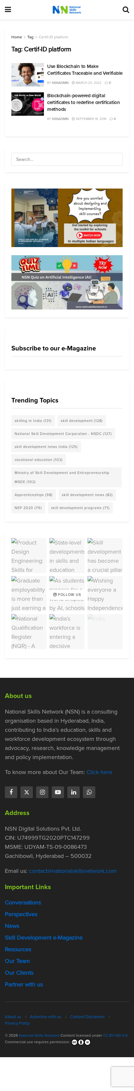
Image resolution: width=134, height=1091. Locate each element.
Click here (99, 772)
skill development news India (46, 446)
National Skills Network (39, 1035)
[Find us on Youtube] (58, 792)
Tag (30, 37)
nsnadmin (60, 82)
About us (13, 1017)
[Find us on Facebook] (11, 792)
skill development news (87, 494)
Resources (18, 949)
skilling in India (33, 420)
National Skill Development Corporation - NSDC (63, 433)
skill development (82, 420)
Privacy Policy (17, 1023)
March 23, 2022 (88, 82)
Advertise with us (45, 1017)
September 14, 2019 (90, 118)
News (12, 926)
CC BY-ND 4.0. (115, 1035)
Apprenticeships (34, 494)
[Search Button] (126, 10)
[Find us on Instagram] (42, 792)
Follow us (69, 594)
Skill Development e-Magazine (44, 937)
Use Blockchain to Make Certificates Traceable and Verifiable (85, 70)
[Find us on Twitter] (26, 792)
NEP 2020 (28, 507)
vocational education (39, 459)
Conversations (23, 902)
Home (16, 37)
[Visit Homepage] (67, 9)
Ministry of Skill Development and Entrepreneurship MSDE (62, 477)
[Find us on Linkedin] (73, 792)
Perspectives (21, 914)
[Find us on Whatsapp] (89, 792)
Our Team (17, 961)
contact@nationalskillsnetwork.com (73, 871)
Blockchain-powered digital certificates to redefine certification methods (83, 102)
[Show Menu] (8, 10)
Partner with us (24, 984)
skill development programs (80, 507)
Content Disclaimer (87, 1017)
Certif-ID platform (53, 37)
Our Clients (19, 972)
